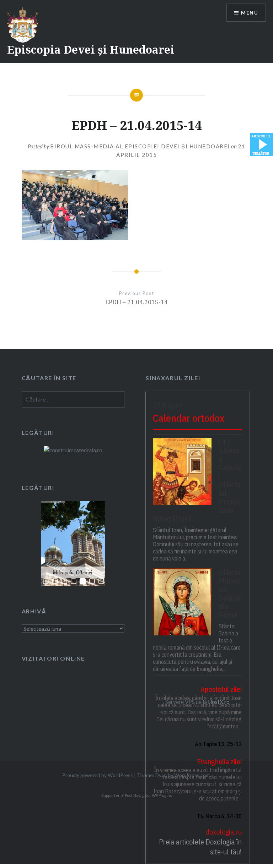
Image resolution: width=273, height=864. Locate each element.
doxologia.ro (223, 832)
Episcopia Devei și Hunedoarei (91, 49)
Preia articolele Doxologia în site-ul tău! (200, 847)
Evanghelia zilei (219, 761)
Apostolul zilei (221, 689)
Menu (249, 13)
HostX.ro (219, 702)
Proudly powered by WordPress (97, 775)
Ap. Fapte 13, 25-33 (218, 744)
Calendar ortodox (188, 418)
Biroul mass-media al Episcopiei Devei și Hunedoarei (140, 146)
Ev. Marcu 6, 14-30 (220, 816)
